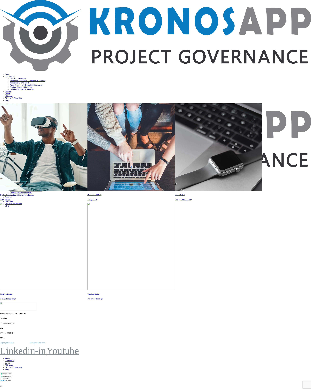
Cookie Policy (6, 376)
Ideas (8, 200)
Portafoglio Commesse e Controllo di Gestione (27, 81)
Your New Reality (93, 294)
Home (7, 74)
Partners (8, 92)
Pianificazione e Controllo (20, 83)
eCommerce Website (94, 195)
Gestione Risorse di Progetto (21, 87)
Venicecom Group (21, 343)
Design (2, 200)
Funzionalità (9, 76)
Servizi (7, 94)
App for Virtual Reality (8, 195)
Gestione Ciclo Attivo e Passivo (22, 89)
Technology (10, 299)
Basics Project (180, 195)
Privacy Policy (6, 374)
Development (186, 200)
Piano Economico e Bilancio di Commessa (26, 85)
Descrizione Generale (18, 78)
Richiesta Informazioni (13, 98)
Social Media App (6, 294)
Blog (7, 100)
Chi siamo (9, 96)
